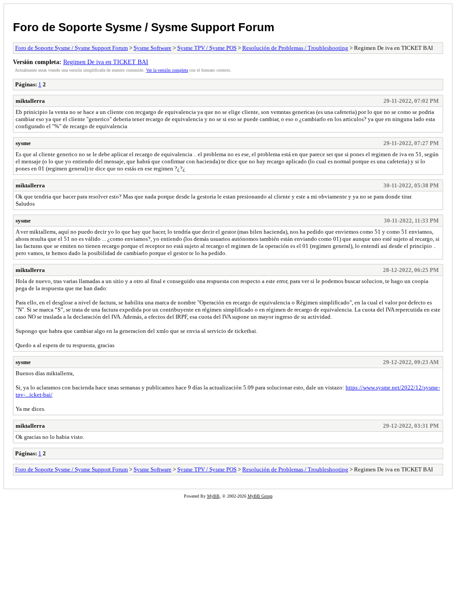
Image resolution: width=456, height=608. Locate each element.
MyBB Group (260, 496)
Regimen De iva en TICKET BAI (105, 61)
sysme (23, 143)
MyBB (213, 496)
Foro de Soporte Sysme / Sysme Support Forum (143, 27)
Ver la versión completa (167, 70)
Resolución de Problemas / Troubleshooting (295, 48)
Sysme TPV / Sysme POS (206, 48)
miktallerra (30, 100)
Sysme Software (152, 48)
